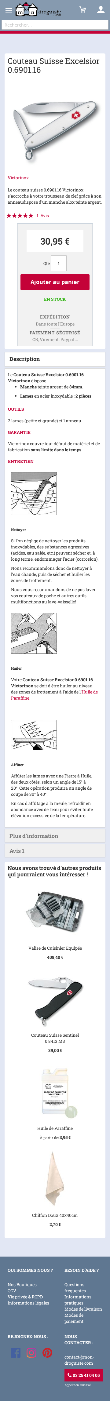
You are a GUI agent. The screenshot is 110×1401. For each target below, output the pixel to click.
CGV (12, 1291)
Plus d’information (33, 835)
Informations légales (28, 1303)
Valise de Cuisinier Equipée (55, 948)
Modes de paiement (73, 1318)
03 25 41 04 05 (86, 1375)
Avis (16, 850)
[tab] (55, 359)
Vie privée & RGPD (25, 1297)
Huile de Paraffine (55, 1128)
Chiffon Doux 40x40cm (55, 1215)
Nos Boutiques (22, 1284)
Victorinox (18, 177)
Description (24, 358)
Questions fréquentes (75, 1288)
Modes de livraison (83, 1309)
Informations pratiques (77, 1300)
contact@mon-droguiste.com (79, 1360)
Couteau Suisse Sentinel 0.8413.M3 (55, 1038)
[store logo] (38, 9)
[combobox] (55, 25)
